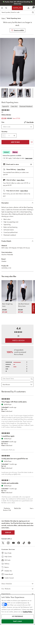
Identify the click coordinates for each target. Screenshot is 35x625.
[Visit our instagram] (8, 542)
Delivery (6, 564)
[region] (17, 610)
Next (32, 508)
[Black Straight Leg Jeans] (9, 290)
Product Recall (8, 574)
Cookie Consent (9, 578)
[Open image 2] (12, 93)
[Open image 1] (4, 93)
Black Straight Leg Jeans (7, 305)
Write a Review (6, 115)
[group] (4, 311)
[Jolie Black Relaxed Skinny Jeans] (24, 290)
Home (3, 18)
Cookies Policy (27, 612)
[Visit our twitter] (2, 542)
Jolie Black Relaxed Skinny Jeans (23, 305)
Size (2, 122)
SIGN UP (8, 532)
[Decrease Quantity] (4, 136)
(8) (2, 112)
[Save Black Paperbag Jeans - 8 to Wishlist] (12, 30)
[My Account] (28, 8)
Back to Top (17, 508)
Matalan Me (8, 571)
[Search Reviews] (32, 379)
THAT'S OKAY (17, 621)
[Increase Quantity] (14, 136)
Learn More (21, 169)
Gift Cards (7, 560)
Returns (6, 567)
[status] (9, 135)
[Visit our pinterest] (29, 542)
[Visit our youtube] (13, 542)
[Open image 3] (20, 93)
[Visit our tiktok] (23, 542)
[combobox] (17, 126)
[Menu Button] (2, 8)
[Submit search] (6, 8)
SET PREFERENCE (17, 616)
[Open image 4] (27, 93)
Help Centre (8, 556)
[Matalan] (17, 8)
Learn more (28, 158)
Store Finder (7, 553)
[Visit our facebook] (18, 542)
